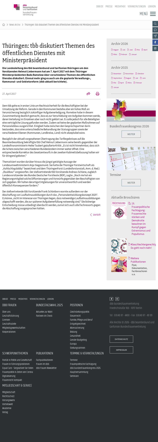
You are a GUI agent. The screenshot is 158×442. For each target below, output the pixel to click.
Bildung (73, 332)
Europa (73, 344)
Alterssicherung (77, 328)
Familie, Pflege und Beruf (81, 320)
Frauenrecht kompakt (12, 380)
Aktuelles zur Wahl (44, 312)
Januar (134, 54)
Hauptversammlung (79, 372)
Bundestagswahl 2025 (49, 305)
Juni (131, 50)
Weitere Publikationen (138, 260)
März (115, 54)
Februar (124, 54)
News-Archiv (14, 25)
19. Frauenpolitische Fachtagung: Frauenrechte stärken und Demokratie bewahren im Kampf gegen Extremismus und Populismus (141, 219)
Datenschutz (121, 339)
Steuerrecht (75, 316)
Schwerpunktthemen (15, 353)
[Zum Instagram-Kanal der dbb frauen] (155, 48)
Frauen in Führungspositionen (16, 364)
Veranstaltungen (137, 6)
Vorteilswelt (7, 404)
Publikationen (44, 353)
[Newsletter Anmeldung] (155, 36)
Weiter (131, 182)
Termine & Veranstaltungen (87, 353)
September (117, 78)
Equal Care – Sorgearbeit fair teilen (17, 368)
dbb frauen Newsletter (46, 368)
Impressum (121, 350)
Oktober (141, 73)
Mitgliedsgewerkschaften (13, 328)
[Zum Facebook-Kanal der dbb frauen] (155, 42)
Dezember (117, 73)
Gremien (6, 320)
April (145, 50)
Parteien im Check (44, 316)
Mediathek (120, 6)
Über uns (6, 312)
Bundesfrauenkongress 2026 (129, 126)
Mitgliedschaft (8, 392)
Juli (124, 50)
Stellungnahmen (77, 348)
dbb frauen (9, 305)
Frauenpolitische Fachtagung (83, 364)
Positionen (76, 305)
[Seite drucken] (95, 94)
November (129, 73)
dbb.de (99, 6)
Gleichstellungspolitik (79, 312)
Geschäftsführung (10, 316)
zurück (96, 214)
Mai (138, 50)
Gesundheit (75, 336)
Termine (115, 175)
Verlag (5, 412)
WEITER (131, 134)
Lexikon (152, 6)
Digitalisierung (8, 376)
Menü (144, 14)
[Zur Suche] (155, 23)
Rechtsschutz (8, 396)
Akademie (6, 408)
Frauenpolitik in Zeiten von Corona (17, 372)
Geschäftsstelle (9, 324)
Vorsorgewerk (8, 400)
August (115, 50)
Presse (109, 6)
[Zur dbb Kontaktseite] (155, 30)
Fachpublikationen (44, 360)
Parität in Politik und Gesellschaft (17, 360)
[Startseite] (3, 25)
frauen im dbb (42, 364)
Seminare (74, 376)
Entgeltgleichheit (78, 324)
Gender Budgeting (78, 340)
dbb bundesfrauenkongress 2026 (85, 368)
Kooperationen (9, 332)
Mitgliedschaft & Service (17, 385)
